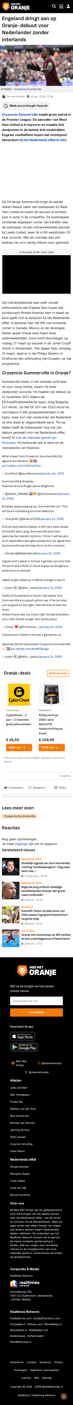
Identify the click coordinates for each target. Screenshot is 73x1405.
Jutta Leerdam (18, 1087)
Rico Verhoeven (19, 1115)
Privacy (58, 1362)
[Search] (54, 7)
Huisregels (20, 1370)
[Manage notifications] (64, 1396)
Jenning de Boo (19, 1129)
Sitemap (47, 1377)
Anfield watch (35, 1335)
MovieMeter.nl (53, 1324)
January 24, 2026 (52, 474)
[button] (68, 6)
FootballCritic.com (21, 1318)
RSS (36, 1377)
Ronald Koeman (19, 1166)
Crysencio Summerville (20, 114)
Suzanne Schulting (21, 1144)
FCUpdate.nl (17, 1324)
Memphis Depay (20, 1173)
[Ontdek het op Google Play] (24, 1047)
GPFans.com (34, 1324)
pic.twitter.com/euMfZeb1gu (30, 649)
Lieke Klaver (17, 1151)
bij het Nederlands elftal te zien (43, 140)
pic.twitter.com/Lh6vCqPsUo (21, 466)
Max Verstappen (20, 1094)
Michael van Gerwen (22, 1122)
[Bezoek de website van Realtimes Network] (24, 1283)
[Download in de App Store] (22, 1036)
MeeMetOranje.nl (20, 1341)
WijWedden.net (38, 1330)
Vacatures (45, 1362)
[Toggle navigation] (61, 6)
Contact (31, 1362)
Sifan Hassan (18, 1136)
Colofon (26, 1377)
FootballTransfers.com (46, 1318)
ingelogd (21, 844)
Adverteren (17, 1362)
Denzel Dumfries (20, 1194)
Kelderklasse (18, 1335)
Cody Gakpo (17, 1180)
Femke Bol (16, 1101)
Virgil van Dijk (18, 1187)
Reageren (39, 788)
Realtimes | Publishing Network (36, 1395)
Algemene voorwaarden (44, 1370)
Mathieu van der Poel (23, 1108)
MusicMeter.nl (18, 1330)
